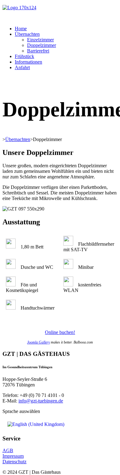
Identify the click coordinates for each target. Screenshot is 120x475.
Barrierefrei (38, 50)
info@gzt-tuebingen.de (40, 400)
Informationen (28, 62)
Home (21, 28)
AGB (7, 450)
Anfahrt (22, 67)
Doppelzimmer (41, 45)
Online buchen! (60, 332)
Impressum (13, 456)
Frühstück (24, 56)
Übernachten (27, 34)
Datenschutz (14, 461)
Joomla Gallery (38, 342)
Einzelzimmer (40, 39)
